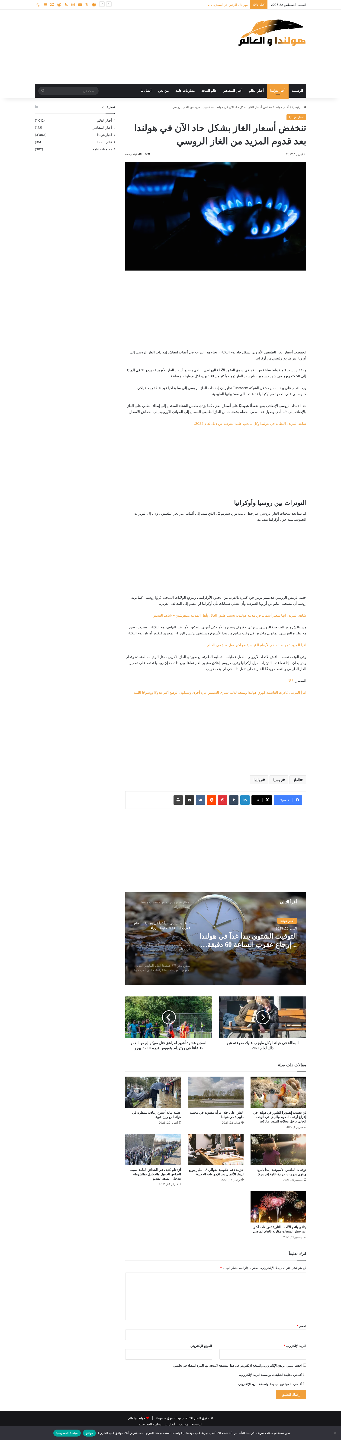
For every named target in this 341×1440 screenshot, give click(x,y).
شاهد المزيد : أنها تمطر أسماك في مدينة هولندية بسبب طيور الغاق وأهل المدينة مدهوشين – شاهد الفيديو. (229, 615)
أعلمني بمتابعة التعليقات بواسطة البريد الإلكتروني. (270, 1375)
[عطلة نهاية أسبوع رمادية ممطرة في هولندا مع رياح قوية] (153, 1092)
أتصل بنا (146, 90)
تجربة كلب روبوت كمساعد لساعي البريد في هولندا (259, 940)
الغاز (296, 780)
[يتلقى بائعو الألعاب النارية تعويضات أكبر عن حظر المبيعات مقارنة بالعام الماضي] (278, 1207)
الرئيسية (297, 90)
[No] (335, 1433)
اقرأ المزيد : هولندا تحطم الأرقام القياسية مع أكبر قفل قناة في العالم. (256, 645)
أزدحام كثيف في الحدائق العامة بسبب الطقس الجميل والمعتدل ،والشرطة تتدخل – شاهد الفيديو (155, 1174)
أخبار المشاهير (232, 90)
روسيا (277, 780)
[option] (215, 938)
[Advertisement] (124, 46)
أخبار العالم (256, 90)
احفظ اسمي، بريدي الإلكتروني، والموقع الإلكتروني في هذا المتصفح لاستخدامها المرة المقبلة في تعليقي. (237, 1365)
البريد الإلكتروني (295, 1346)
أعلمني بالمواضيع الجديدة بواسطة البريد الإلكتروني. (269, 1384)
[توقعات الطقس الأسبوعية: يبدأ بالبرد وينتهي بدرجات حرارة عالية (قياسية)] (278, 1149)
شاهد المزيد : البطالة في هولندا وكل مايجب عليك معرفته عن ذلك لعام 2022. (250, 423)
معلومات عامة (185, 90)
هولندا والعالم (137, 1418)
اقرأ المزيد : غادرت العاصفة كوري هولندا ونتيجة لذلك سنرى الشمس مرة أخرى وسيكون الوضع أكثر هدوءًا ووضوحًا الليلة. (219, 692)
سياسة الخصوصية (150, 1424)
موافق (89, 1433)
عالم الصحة (209, 90)
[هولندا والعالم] (271, 32)
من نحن (163, 90)
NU (290, 680)
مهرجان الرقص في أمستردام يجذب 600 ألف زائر (216, 4)
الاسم (301, 1326)
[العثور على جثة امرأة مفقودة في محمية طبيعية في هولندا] (216, 1092)
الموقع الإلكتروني (201, 1346)
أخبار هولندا (277, 90)
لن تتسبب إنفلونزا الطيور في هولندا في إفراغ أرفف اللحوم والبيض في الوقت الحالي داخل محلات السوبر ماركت (279, 1117)
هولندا (258, 780)
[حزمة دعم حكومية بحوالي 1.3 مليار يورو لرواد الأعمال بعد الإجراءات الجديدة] (216, 1149)
